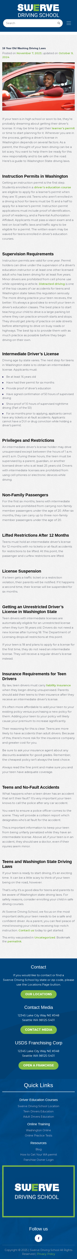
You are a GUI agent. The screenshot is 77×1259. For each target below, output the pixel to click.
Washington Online (38, 1130)
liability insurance (58, 685)
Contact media (38, 1029)
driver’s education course (52, 187)
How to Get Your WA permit (38, 1154)
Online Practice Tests (38, 1135)
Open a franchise (38, 1065)
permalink (14, 941)
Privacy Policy (46, 1254)
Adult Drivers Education (38, 1116)
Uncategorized (44, 937)
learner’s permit (63, 128)
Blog (39, 1149)
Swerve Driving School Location (38, 1106)
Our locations (38, 994)
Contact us (26, 930)
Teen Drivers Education (38, 1111)
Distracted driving (52, 284)
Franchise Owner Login (39, 1159)
